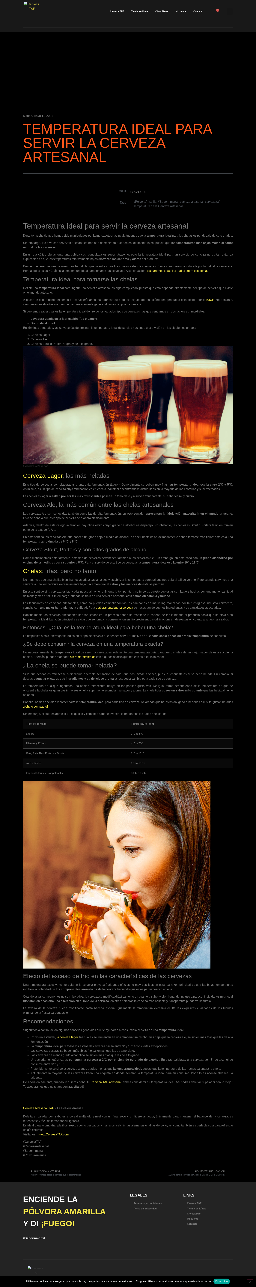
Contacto (198, 11)
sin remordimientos (82, 656)
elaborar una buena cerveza (114, 607)
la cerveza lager (67, 1037)
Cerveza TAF (117, 11)
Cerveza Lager (42, 475)
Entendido (221, 1281)
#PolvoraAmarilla (144, 201)
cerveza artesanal (192, 201)
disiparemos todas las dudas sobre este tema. (177, 270)
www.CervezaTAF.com (53, 1134)
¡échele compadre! (35, 706)
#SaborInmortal (168, 201)
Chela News (161, 11)
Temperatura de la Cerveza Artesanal (158, 206)
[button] (230, 11)
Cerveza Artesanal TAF (38, 1108)
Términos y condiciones (148, 1203)
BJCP (210, 299)
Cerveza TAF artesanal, (106, 1082)
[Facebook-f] (198, 1276)
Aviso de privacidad (145, 1208)
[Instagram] (204, 1276)
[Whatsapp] (186, 1276)
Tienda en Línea (139, 11)
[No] (250, 1281)
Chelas (32, 571)
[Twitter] (192, 1276)
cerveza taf (212, 201)
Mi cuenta (181, 11)
